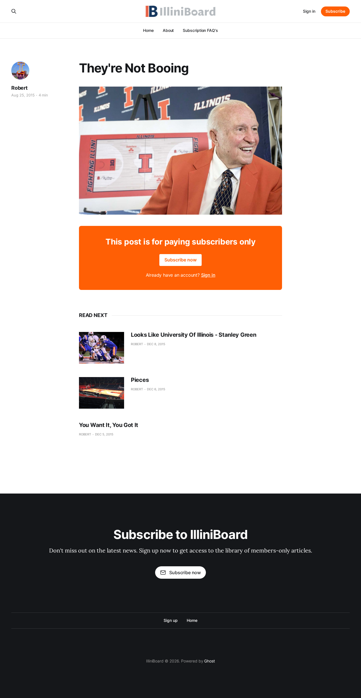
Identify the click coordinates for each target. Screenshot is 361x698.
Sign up (170, 620)
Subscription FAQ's (200, 30)
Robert (19, 88)
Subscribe (335, 11)
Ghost (209, 661)
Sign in (309, 11)
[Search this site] (14, 11)
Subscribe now (180, 260)
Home (148, 30)
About (168, 30)
